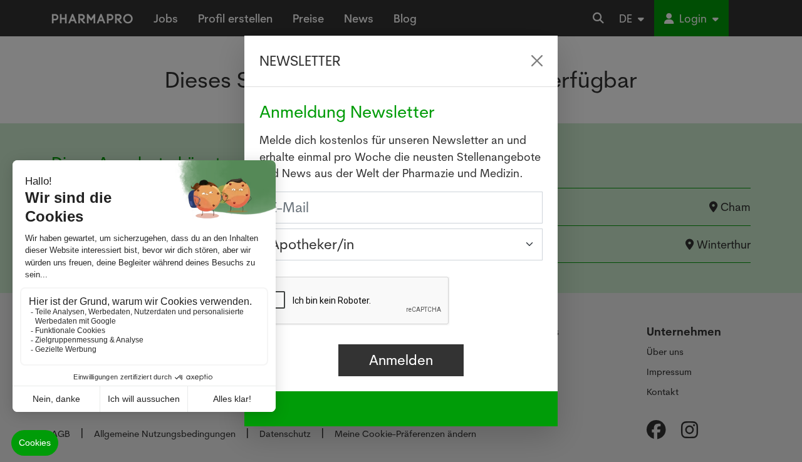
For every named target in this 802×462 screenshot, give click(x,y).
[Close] (537, 60)
